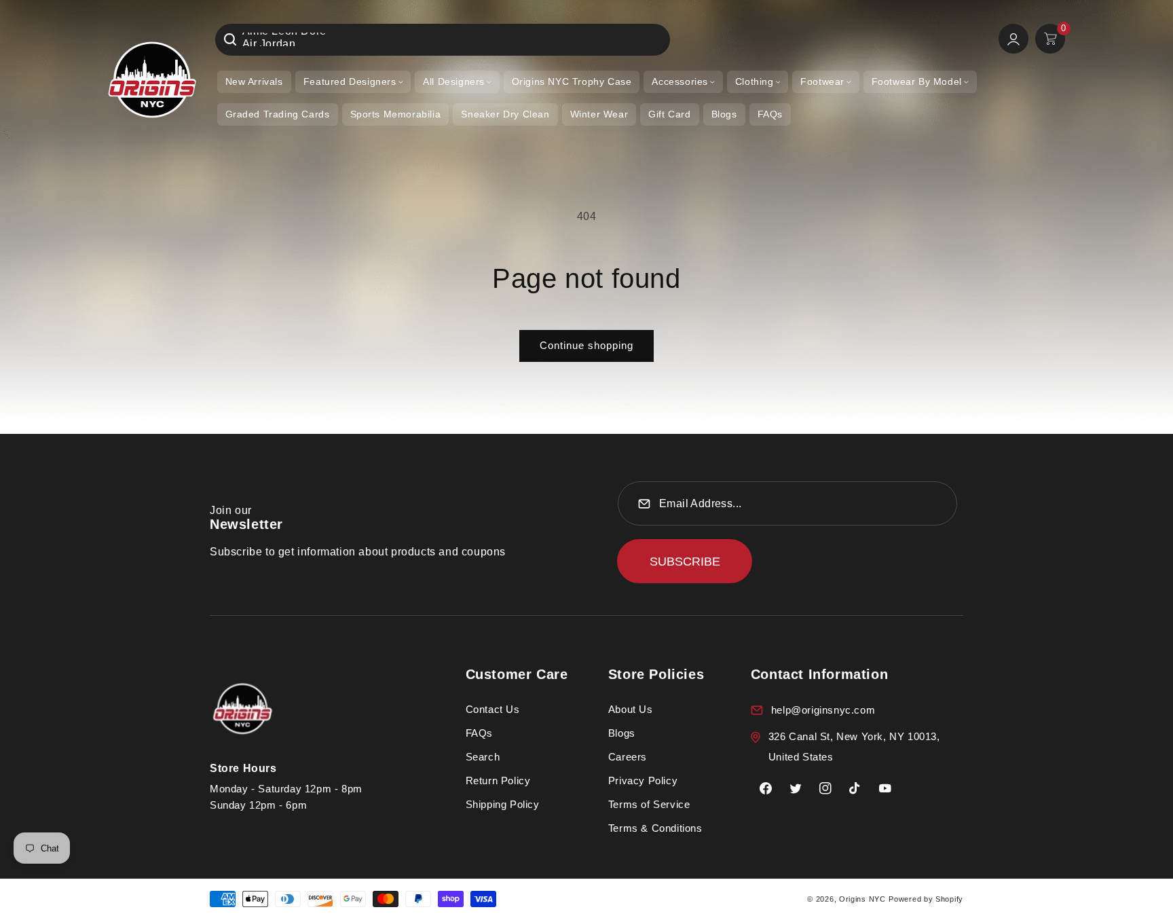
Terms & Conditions (655, 828)
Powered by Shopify (926, 899)
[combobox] (442, 39)
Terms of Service (649, 804)
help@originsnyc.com (823, 710)
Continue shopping (586, 345)
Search (483, 757)
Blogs (621, 733)
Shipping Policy (503, 804)
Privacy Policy (642, 780)
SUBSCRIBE (685, 561)
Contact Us (493, 709)
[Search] (230, 39)
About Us (630, 709)
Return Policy (498, 780)
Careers (627, 757)
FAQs (479, 733)
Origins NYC (862, 899)
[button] (353, 82)
